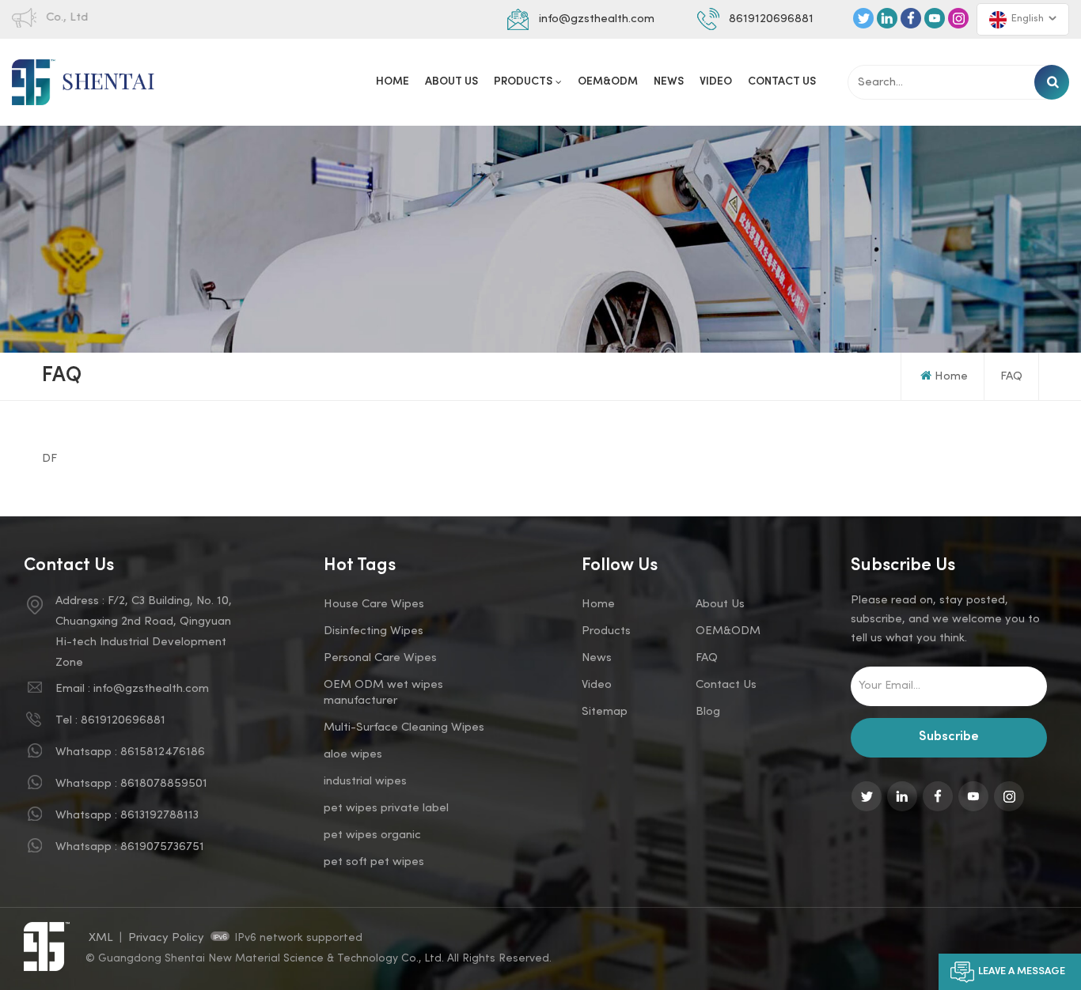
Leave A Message (1021, 972)
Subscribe (949, 737)
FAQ (1011, 376)
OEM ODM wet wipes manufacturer (383, 692)
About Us (451, 82)
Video (716, 82)
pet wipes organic (372, 835)
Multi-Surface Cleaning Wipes (404, 727)
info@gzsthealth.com (596, 19)
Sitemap (605, 711)
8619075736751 (162, 846)
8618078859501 (163, 783)
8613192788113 (159, 815)
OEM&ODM (608, 82)
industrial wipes (365, 781)
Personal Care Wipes (380, 657)
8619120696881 (771, 19)
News (669, 82)
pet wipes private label (386, 808)
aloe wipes (353, 754)
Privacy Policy (166, 937)
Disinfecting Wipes (373, 631)
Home (392, 82)
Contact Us (782, 82)
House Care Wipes (374, 604)
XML (101, 937)
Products (523, 82)
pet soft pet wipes (374, 861)
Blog (708, 711)
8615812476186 (162, 752)
